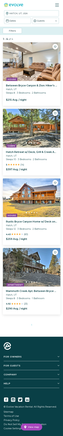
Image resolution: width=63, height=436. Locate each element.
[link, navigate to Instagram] (13, 399)
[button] (45, 21)
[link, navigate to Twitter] (20, 399)
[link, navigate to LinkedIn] (27, 399)
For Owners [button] (13, 356)
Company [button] (10, 374)
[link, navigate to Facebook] (6, 399)
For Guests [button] (12, 365)
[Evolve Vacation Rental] (13, 5)
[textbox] (31, 13)
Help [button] (7, 383)
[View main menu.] (57, 5)
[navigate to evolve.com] (7, 346)
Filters (12, 30)
